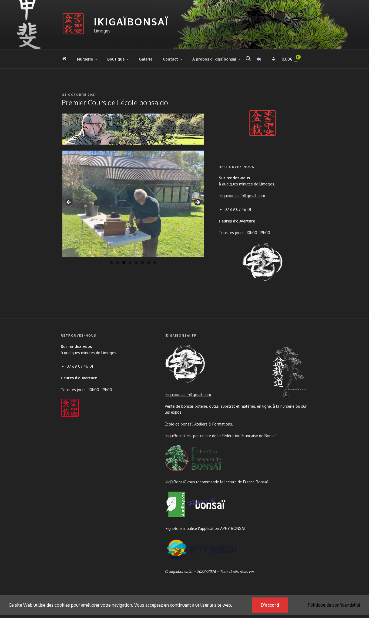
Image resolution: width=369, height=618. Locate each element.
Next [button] (197, 202)
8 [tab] (154, 262)
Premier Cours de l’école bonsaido (115, 102)
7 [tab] (148, 262)
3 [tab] (123, 262)
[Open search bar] (248, 58)
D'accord (270, 605)
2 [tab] (117, 262)
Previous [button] (69, 202)
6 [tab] (142, 262)
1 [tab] (111, 262)
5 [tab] (136, 262)
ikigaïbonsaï (131, 21)
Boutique (116, 59)
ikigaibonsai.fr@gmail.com (242, 195)
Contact (170, 59)
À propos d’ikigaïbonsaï (214, 59)
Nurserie (85, 59)
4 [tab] (130, 262)
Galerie (145, 59)
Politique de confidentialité (334, 605)
